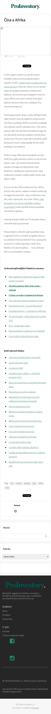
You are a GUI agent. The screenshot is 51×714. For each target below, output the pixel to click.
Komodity (27, 483)
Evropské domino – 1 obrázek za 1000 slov (27, 311)
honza (22, 56)
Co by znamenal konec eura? (21, 426)
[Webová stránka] (15, 511)
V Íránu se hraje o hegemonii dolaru (26, 295)
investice (18, 483)
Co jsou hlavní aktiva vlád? (20, 442)
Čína (12, 483)
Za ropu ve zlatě (16, 368)
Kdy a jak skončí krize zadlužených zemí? (26, 300)
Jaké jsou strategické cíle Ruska (22, 436)
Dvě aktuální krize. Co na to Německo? (25, 305)
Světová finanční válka (18, 362)
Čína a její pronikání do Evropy (22, 431)
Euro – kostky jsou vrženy (19, 325)
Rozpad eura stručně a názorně (22, 391)
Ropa (34, 483)
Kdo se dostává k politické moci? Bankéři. (27, 331)
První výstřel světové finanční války (24, 336)
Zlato (7, 488)
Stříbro (40, 483)
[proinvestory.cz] (26, 7)
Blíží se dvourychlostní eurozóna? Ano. (25, 421)
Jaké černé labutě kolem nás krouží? (25, 357)
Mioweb (35, 708)
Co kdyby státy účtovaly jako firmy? (24, 447)
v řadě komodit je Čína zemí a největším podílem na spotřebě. (24, 203)
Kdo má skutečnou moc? (19, 406)
